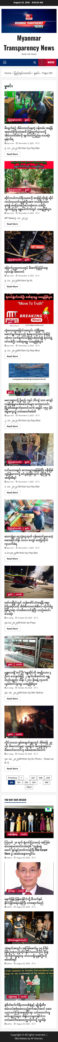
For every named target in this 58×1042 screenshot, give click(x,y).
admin (9, 857)
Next (29, 787)
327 (33, 777)
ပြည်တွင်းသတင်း (14, 120)
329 (48, 777)
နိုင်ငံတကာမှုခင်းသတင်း (17, 940)
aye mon (10, 143)
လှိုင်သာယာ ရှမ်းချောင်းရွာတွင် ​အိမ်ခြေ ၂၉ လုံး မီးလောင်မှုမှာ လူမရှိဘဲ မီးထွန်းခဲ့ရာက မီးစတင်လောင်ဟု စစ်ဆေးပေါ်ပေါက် (29, 722)
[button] (4, 62)
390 (46, 782)
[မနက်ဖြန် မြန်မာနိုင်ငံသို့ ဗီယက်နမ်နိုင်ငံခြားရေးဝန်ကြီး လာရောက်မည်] (29, 878)
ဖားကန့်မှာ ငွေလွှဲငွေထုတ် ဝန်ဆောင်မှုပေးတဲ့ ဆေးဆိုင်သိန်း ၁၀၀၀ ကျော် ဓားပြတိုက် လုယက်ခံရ (29, 516)
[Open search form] (35, 62)
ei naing (10, 618)
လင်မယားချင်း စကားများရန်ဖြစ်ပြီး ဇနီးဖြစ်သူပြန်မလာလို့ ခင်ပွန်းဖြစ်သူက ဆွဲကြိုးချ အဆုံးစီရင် (29, 449)
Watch (51, 62)
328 (40, 777)
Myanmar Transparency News (29, 42)
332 (26, 782)
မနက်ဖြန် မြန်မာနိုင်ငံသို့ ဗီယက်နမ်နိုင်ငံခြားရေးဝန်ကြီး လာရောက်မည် (23, 900)
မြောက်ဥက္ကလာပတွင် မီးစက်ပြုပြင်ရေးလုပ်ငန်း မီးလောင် (29, 247)
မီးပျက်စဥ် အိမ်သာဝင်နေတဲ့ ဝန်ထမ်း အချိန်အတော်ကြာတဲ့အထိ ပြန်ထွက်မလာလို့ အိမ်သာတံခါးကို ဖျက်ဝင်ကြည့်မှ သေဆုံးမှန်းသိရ (29, 107)
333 (34, 782)
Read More (13, 155)
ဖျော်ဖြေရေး (12, 834)
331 (19, 782)
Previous (12, 777)
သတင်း (19, 594)
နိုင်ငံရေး (11, 891)
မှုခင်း (27, 120)
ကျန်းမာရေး (12, 996)
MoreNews (21, 1038)
